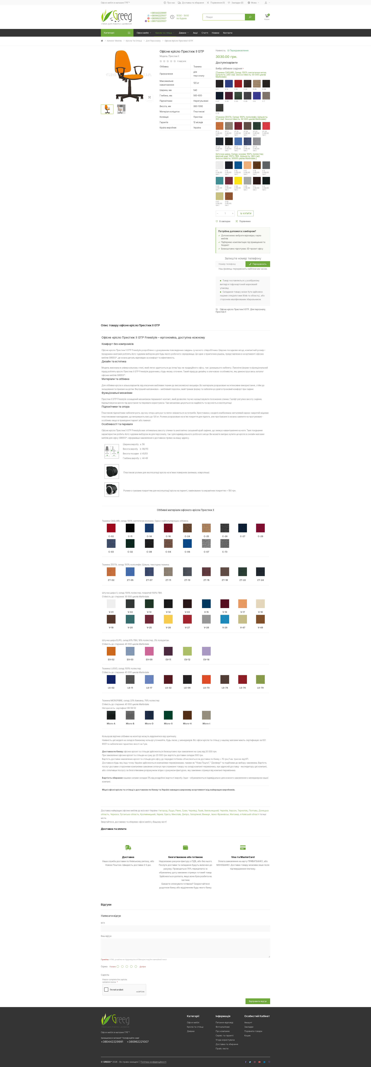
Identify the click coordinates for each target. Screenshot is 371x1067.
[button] (266, 17)
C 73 (217, 113)
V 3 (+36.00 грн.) (256, 188)
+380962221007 (158, 15)
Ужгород (162, 810)
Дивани (182, 33)
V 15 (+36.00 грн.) (237, 172)
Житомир (234, 814)
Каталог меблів (114, 41)
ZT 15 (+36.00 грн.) (237, 133)
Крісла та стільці (164, 33)
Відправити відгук (258, 1008)
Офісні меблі (143, 33)
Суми (184, 810)
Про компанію (223, 1038)
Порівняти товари (253, 1038)
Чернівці (192, 810)
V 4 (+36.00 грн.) (265, 188)
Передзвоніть (260, 264)
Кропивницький (148, 814)
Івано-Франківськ (220, 814)
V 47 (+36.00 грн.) (219, 203)
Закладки (248, 1033)
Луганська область (129, 814)
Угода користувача (225, 1046)
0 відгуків (181, 61)
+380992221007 (158, 18)
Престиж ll (221, 312)
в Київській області (249, 814)
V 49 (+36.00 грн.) (228, 203)
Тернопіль (243, 810)
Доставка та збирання (193, 2)
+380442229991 (158, 13)
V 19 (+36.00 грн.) (256, 172)
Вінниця (206, 814)
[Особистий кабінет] (267, 2)
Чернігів (224, 810)
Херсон (233, 810)
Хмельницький (211, 810)
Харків (160, 814)
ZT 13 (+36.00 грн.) (256, 148)
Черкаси (114, 814)
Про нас (171, 2)
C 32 (236, 101)
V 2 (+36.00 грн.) (265, 172)
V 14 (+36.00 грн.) (228, 172)
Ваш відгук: (106, 942)
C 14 (226, 89)
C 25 (255, 89)
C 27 (217, 101)
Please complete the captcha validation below (114, 987)
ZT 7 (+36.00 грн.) (247, 148)
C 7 (263, 101)
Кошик (247, 1042)
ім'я (103, 929)
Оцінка (104, 973)
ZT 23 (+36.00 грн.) (265, 133)
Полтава (253, 810)
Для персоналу (153, 41)
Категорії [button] (109, 32)
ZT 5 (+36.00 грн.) (237, 148)
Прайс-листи (222, 1055)
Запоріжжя (195, 814)
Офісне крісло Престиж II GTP (234, 309)
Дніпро (185, 814)
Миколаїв (176, 814)
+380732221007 (158, 21)
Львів (200, 810)
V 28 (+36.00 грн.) (247, 188)
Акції (195, 33)
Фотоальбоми (223, 1033)
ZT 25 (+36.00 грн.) (228, 148)
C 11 (217, 89)
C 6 (254, 101)
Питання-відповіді (224, 1029)
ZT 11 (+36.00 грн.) (228, 133)
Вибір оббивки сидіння (229, 68)
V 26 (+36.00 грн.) (237, 188)
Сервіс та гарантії (224, 1042)
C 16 (236, 89)
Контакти (227, 33)
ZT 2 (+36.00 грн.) (219, 133)
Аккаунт (248, 1029)
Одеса (167, 814)
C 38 (245, 101)
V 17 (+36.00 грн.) (247, 172)
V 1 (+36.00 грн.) (219, 172)
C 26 (264, 89)
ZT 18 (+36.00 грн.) (247, 133)
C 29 (227, 101)
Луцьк (171, 810)
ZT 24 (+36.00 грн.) (219, 148)
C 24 (245, 89)
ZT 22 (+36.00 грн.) (256, 133)
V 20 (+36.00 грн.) (219, 188)
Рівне (178, 810)
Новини (215, 33)
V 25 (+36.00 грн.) (228, 188)
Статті (205, 33)
